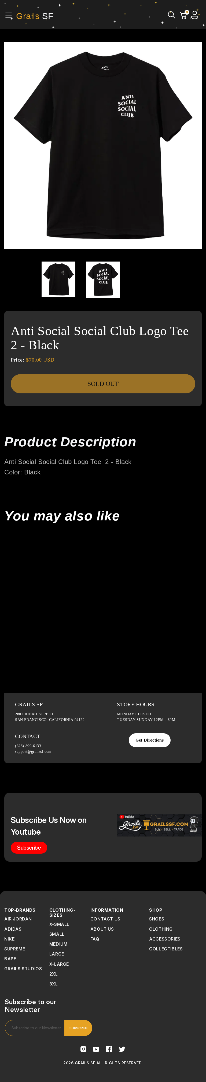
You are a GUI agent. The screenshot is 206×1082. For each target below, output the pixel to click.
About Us (102, 929)
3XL (53, 984)
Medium (58, 944)
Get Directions (149, 740)
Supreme (14, 948)
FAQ (95, 939)
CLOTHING (161, 929)
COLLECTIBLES (166, 948)
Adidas (13, 929)
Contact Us (105, 919)
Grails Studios (23, 968)
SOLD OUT (103, 383)
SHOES (156, 919)
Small (57, 934)
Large (56, 954)
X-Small (59, 924)
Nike (9, 939)
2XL (53, 974)
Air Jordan (18, 919)
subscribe (29, 848)
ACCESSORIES (165, 939)
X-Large (59, 964)
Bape (10, 958)
